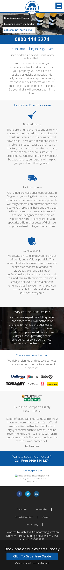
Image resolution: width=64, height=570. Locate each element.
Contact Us (22, 509)
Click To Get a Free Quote (32, 556)
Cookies (45, 517)
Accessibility (41, 509)
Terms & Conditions (24, 517)
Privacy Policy (32, 524)
